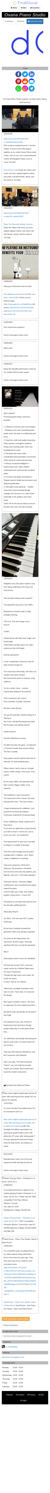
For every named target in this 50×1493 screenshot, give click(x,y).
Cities (24, 8)
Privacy (32, 1395)
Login (24, 1400)
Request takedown (10, 1325)
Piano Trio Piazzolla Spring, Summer (18, 224)
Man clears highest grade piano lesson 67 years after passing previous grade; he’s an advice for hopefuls (20, 1122)
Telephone (9, 21)
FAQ (41, 1395)
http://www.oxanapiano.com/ (13, 1357)
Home (14, 8)
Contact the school (35, 21)
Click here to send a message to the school (17, 1336)
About (10, 1395)
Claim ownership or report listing (15, 1319)
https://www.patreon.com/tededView (18, 304)
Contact (20, 1395)
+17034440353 (11, 1347)
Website (21, 21)
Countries (35, 8)
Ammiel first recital (11, 170)
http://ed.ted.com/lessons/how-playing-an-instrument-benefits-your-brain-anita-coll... (19, 310)
